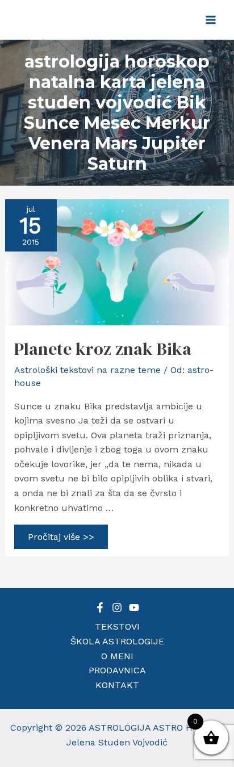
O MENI (117, 656)
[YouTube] (134, 607)
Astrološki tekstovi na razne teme (87, 369)
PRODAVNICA (117, 670)
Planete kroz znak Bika (102, 349)
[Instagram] (117, 607)
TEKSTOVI (117, 626)
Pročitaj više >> (60, 538)
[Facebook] (100, 607)
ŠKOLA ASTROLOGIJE (117, 641)
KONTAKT (117, 685)
